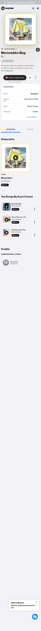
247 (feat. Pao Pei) (19, 230)
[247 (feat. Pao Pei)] (6, 233)
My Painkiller (17, 204)
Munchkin (9, 71)
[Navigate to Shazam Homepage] (7, 8)
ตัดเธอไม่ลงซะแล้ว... (19, 217)
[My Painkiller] (6, 207)
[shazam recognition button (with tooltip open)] (35, 616)
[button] (39, 2)
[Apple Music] (5, 185)
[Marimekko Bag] (38, 50)
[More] (34, 209)
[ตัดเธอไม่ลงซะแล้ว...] (6, 220)
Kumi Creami (16, 206)
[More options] (36, 77)
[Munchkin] (15, 164)
